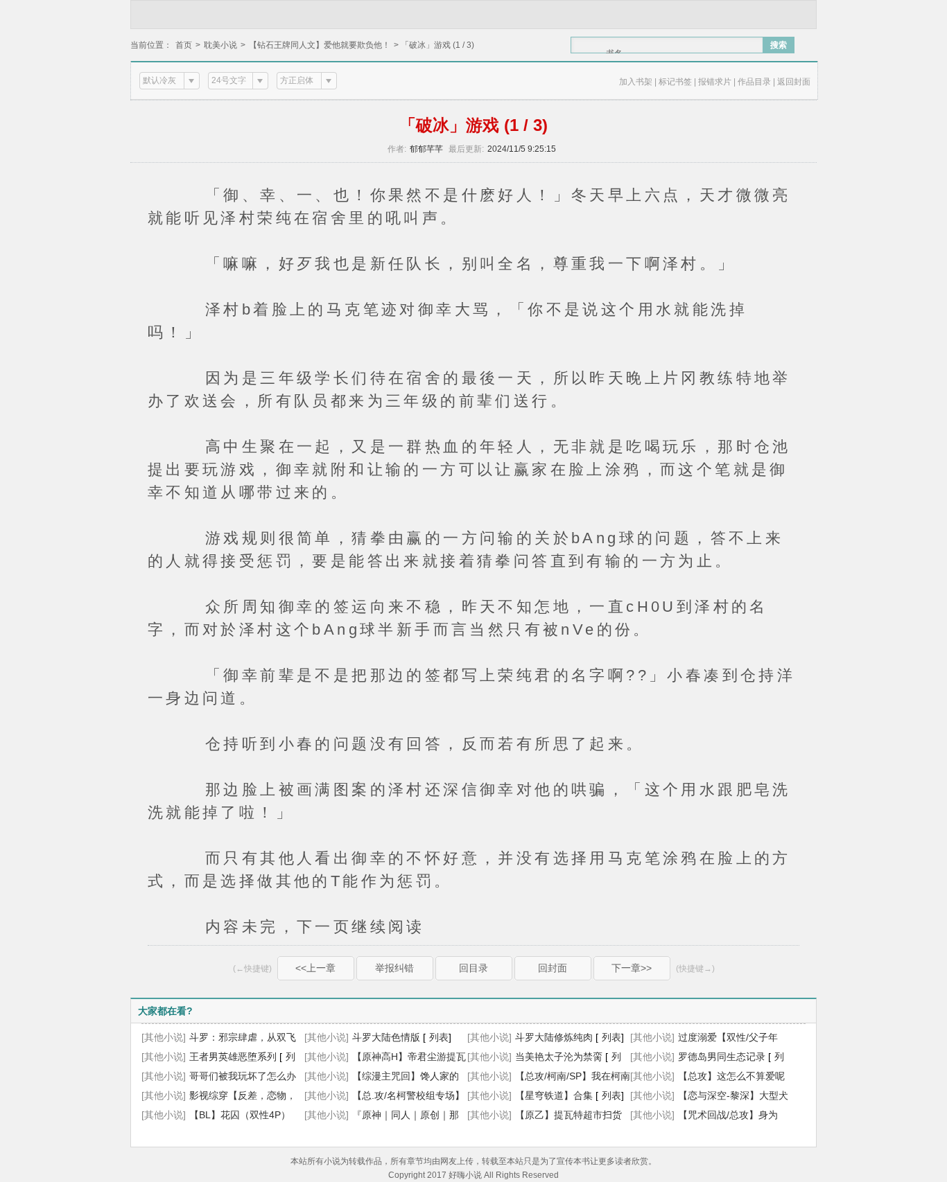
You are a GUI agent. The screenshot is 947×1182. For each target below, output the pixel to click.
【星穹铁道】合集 (554, 1095)
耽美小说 (220, 45)
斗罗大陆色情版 (386, 1037)
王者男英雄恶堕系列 (233, 1056)
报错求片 (714, 82)
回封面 (552, 967)
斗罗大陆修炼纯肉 (554, 1037)
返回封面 (793, 82)
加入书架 (635, 82)
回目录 (473, 967)
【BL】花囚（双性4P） (239, 1114)
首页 (183, 45)
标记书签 (675, 82)
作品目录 (754, 82)
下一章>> (631, 967)
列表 (439, 1037)
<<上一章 (315, 967)
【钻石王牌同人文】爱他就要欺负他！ (319, 45)
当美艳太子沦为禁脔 (558, 1056)
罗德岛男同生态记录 (721, 1056)
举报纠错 (394, 967)
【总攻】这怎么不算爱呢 (731, 1076)
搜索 (778, 45)
